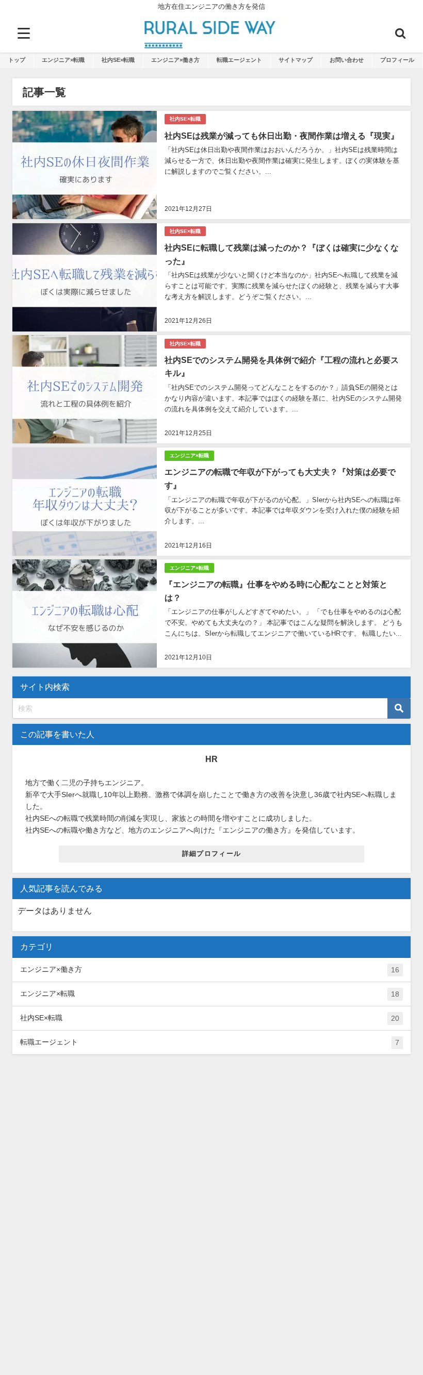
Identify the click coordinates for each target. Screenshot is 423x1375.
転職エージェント (239, 60)
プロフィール (397, 60)
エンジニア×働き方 (175, 60)
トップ (16, 60)
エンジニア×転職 (63, 60)
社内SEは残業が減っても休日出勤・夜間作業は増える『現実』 (282, 135)
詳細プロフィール (211, 853)
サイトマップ (296, 60)
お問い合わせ (347, 60)
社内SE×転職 (118, 60)
